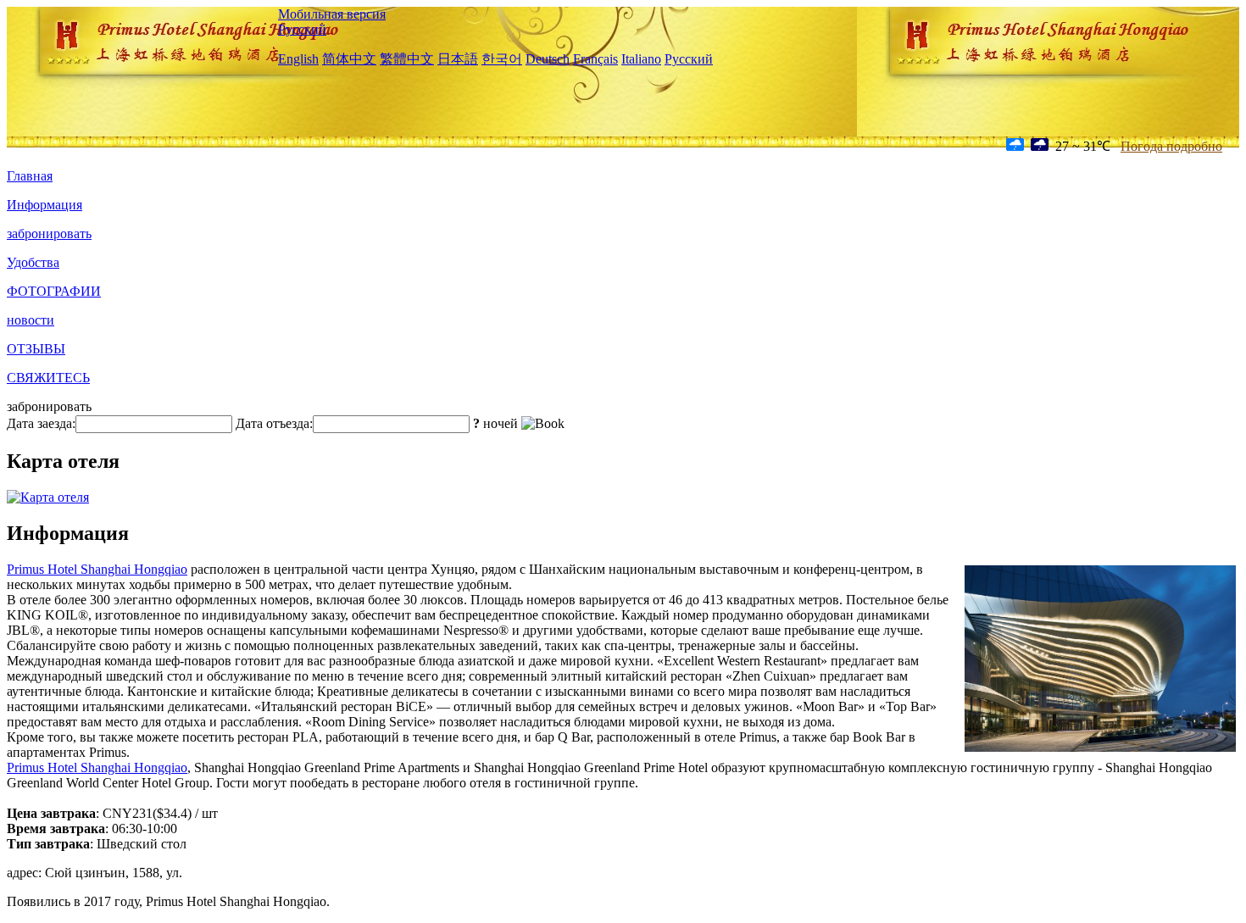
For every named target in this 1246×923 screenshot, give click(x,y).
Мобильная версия (332, 14)
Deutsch (548, 59)
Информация (44, 204)
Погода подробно (1171, 146)
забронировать (49, 233)
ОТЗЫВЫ (36, 349)
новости (30, 320)
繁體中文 (407, 59)
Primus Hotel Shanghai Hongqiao (97, 569)
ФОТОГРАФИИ (54, 291)
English (298, 59)
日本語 (457, 59)
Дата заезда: (41, 423)
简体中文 (349, 59)
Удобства (33, 262)
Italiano (641, 59)
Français (595, 59)
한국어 (501, 59)
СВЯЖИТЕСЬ (48, 377)
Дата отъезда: (274, 423)
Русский (302, 29)
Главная (30, 176)
